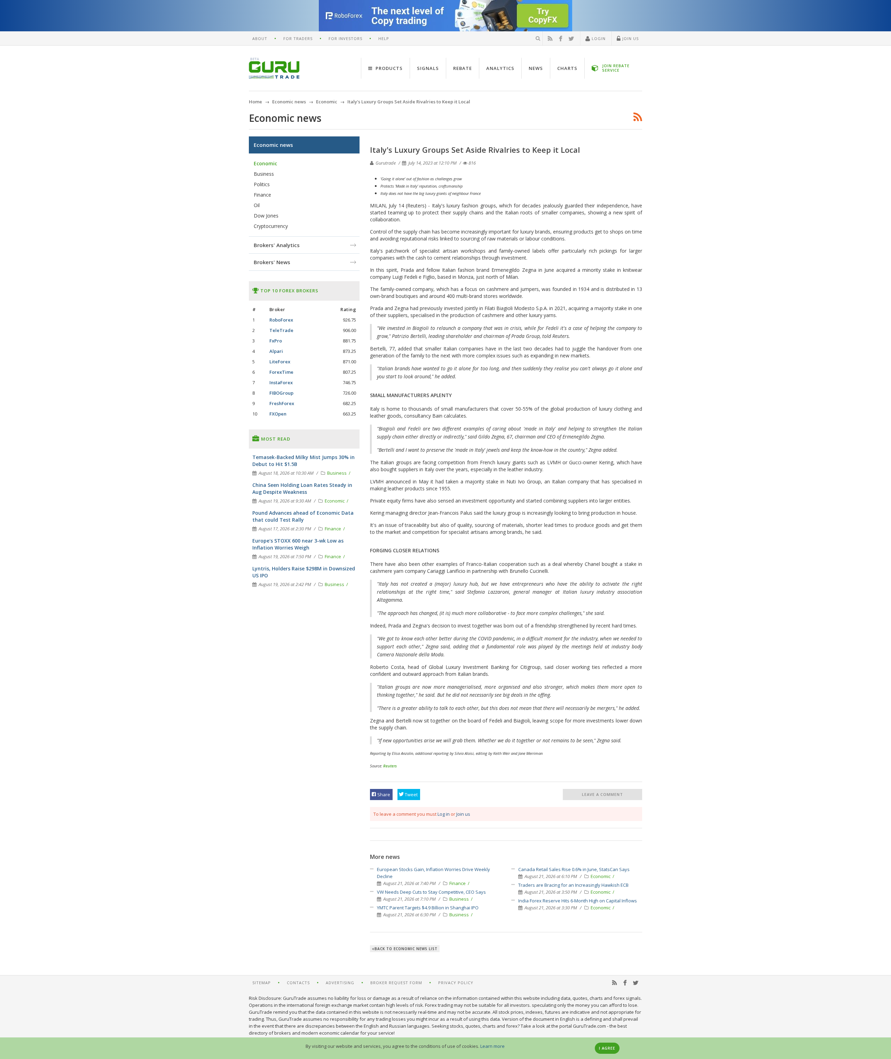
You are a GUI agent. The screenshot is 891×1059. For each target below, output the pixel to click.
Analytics (500, 68)
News (536, 68)
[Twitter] (571, 39)
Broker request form (396, 982)
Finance (458, 883)
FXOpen (277, 414)
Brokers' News (272, 262)
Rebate (462, 68)
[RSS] (550, 39)
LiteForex (279, 361)
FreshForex (281, 403)
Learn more (492, 1046)
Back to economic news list (405, 948)
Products (388, 68)
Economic (601, 876)
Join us (463, 814)
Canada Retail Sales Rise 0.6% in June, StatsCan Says (574, 869)
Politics (262, 184)
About (259, 38)
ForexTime (281, 372)
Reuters (390, 765)
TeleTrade (281, 330)
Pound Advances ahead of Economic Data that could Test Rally (303, 516)
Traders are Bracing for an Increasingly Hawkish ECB (573, 885)
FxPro (275, 341)
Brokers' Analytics (277, 245)
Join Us (630, 38)
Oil (257, 205)
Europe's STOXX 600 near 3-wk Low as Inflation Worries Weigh (298, 544)
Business (459, 899)
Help (383, 38)
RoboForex (281, 320)
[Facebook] (560, 39)
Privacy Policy (455, 982)
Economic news (273, 144)
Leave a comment (602, 794)
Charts (567, 68)
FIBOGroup (281, 393)
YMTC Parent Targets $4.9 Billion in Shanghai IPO (428, 907)
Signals (428, 68)
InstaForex (281, 382)
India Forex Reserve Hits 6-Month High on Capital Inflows (577, 901)
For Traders (298, 38)
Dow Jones (266, 215)
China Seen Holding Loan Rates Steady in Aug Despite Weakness (302, 488)
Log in (443, 814)
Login (598, 38)
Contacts (298, 982)
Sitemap (261, 982)
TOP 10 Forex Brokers (288, 290)
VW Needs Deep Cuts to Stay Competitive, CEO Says (431, 892)
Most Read (275, 439)
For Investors (345, 38)
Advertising (340, 982)
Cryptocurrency (271, 226)
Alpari (276, 351)
